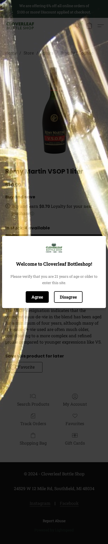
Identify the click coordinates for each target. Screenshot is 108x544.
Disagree (68, 297)
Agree (37, 297)
